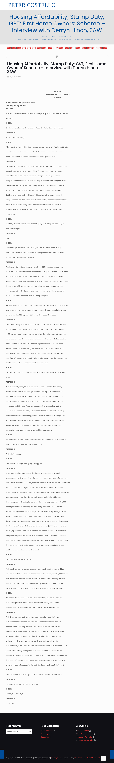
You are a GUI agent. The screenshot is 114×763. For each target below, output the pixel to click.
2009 (44, 48)
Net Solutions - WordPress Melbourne (89, 758)
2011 (34, 48)
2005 (67, 48)
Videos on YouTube (85, 740)
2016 (9, 48)
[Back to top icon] (103, 758)
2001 (89, 48)
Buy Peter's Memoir (85, 734)
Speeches (45, 737)
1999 (100, 48)
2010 (39, 48)
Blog (53, 36)
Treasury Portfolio (84, 737)
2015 (14, 48)
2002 (84, 48)
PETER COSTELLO (31, 5)
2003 (78, 48)
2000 (94, 48)
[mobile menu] (104, 5)
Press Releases (47, 731)
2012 (29, 48)
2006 (61, 48)
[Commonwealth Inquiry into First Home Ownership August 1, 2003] (2, 754)
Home (44, 36)
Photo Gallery (83, 731)
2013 (24, 48)
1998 (105, 48)
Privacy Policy (56, 758)
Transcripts (63, 36)
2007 (55, 48)
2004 (72, 48)
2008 (50, 48)
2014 (19, 48)
